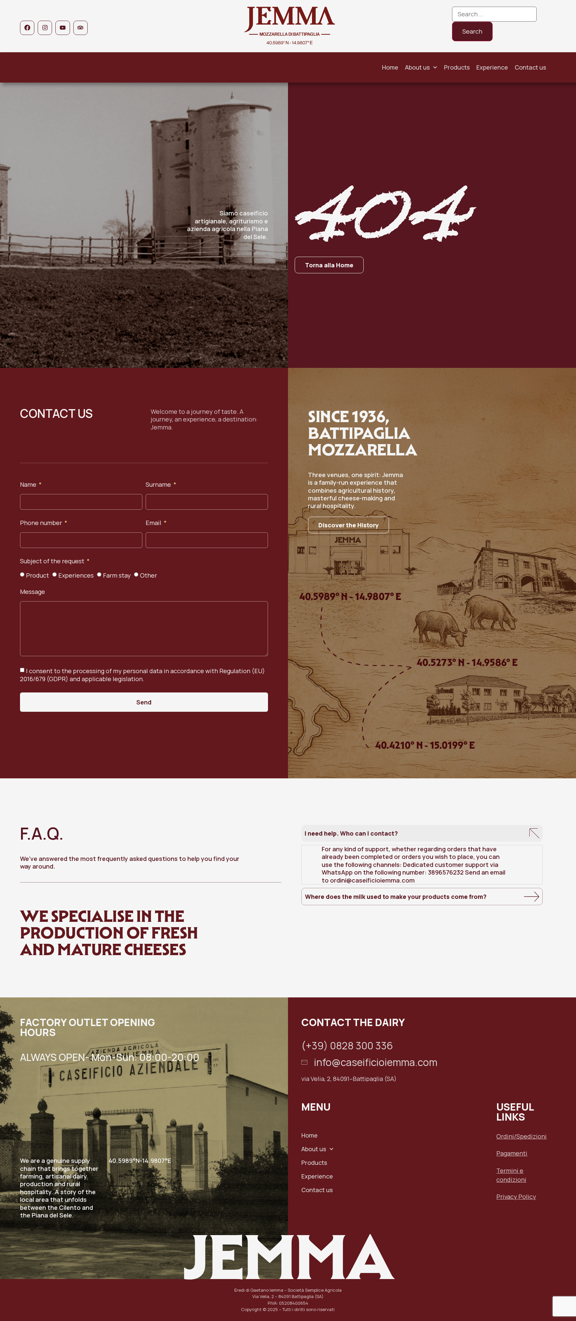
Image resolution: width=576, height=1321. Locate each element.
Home (390, 67)
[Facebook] (27, 28)
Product (37, 575)
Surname (159, 484)
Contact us (530, 67)
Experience (492, 67)
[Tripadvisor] (80, 28)
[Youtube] (62, 28)
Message (32, 592)
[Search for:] (494, 14)
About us (417, 67)
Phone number (41, 523)
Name (29, 484)
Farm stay (117, 575)
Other (148, 575)
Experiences (76, 575)
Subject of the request (53, 561)
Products (457, 67)
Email (154, 523)
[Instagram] (45, 28)
